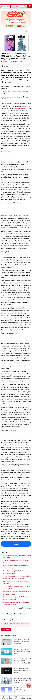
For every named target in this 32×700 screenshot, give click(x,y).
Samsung (22, 613)
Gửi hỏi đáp (7, 629)
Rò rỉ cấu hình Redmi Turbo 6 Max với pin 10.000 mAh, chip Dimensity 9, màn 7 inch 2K (22, 661)
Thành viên (22, 698)
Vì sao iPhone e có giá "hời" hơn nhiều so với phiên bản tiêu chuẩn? (22, 642)
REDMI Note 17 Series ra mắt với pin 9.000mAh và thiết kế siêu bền (22, 680)
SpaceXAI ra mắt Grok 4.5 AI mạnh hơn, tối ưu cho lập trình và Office (22, 670)
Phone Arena (27, 608)
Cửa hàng (16, 698)
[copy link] (26, 31)
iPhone (9, 82)
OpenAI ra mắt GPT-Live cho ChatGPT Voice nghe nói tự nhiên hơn (22, 690)
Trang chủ (3, 698)
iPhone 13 (9, 613)
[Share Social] (30, 31)
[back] (2, 31)
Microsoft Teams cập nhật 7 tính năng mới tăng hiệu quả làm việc (22, 651)
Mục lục (6, 66)
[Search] (25, 6)
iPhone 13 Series (21, 108)
